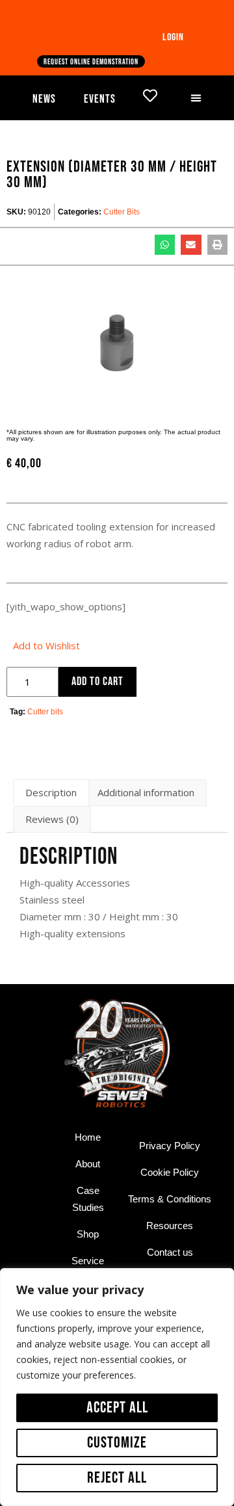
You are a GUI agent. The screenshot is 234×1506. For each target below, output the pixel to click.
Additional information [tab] (146, 792)
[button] (196, 98)
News (44, 99)
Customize (117, 1442)
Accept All (117, 1407)
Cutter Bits (121, 211)
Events (100, 99)
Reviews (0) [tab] (52, 818)
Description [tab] (51, 792)
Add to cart (98, 681)
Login (173, 37)
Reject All (117, 1477)
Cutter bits (45, 711)
